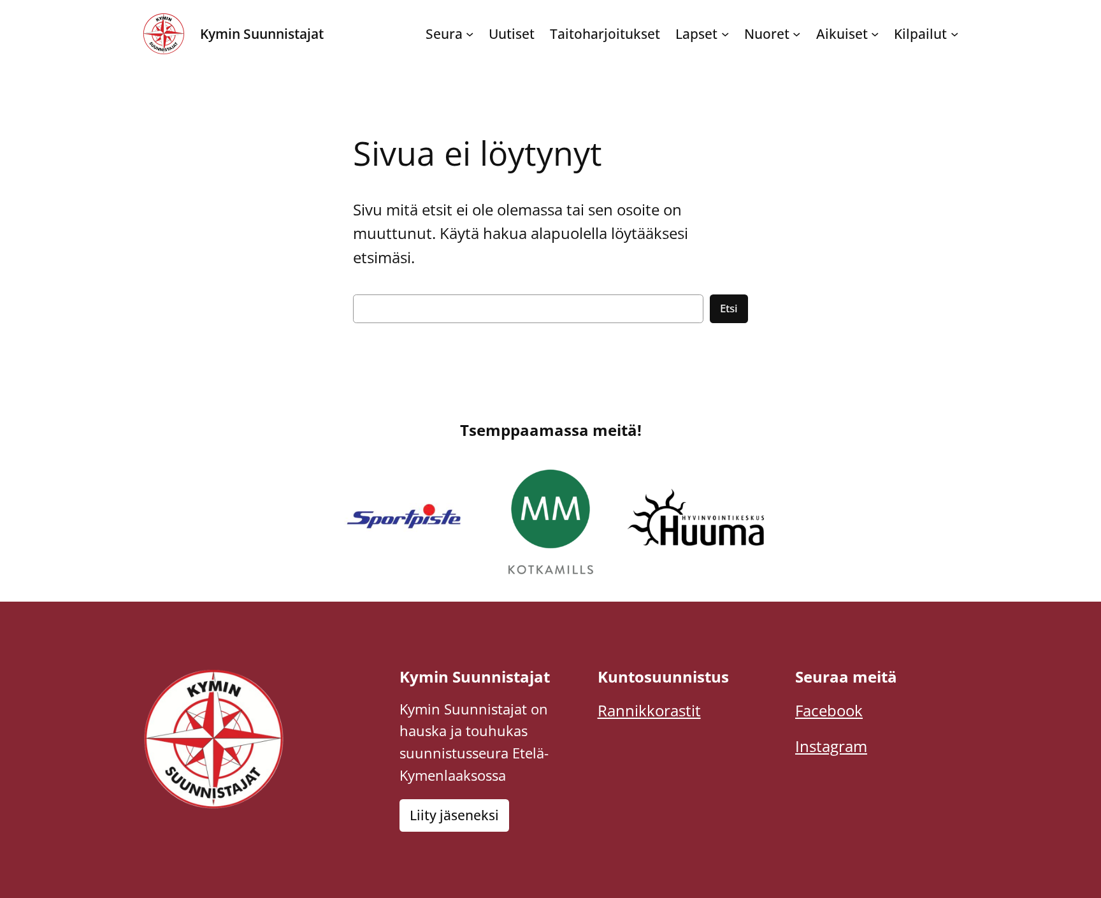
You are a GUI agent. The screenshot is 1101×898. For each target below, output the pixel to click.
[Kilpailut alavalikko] (954, 34)
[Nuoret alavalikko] (796, 34)
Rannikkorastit (649, 710)
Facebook (829, 710)
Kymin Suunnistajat (262, 34)
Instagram (831, 746)
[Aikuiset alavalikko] (875, 34)
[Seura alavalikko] (469, 34)
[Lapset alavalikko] (725, 34)
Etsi (729, 308)
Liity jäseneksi (454, 815)
